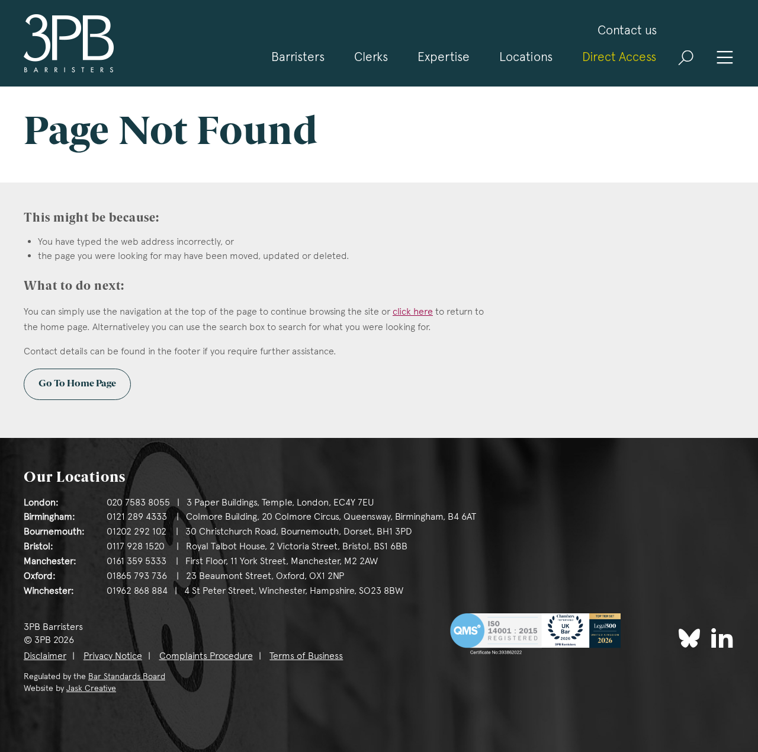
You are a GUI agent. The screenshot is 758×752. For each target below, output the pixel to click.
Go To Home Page (77, 384)
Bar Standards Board (126, 676)
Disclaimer (45, 655)
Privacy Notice (112, 655)
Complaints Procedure (206, 655)
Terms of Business (306, 655)
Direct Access (619, 56)
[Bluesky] (689, 638)
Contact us (627, 30)
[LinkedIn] (722, 637)
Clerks (371, 56)
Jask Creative (91, 688)
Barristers (298, 56)
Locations (526, 56)
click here (413, 311)
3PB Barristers (69, 43)
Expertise (443, 56)
